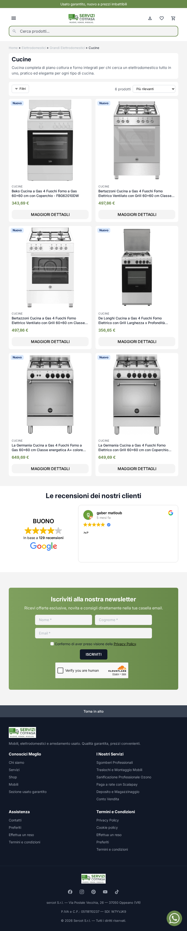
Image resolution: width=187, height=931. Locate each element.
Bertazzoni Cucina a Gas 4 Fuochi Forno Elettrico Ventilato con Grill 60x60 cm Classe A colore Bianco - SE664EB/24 (50, 323)
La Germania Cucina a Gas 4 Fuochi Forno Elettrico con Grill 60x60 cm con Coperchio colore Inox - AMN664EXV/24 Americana (133, 450)
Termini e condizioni (24, 842)
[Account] (150, 18)
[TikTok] (116, 891)
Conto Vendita (107, 799)
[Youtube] (105, 891)
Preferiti (15, 827)
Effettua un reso (21, 835)
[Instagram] (81, 891)
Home (13, 48)
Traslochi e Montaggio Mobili (119, 770)
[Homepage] (81, 18)
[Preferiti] (162, 18)
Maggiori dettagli (50, 214)
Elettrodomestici (34, 48)
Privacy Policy (125, 644)
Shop (13, 777)
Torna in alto (93, 711)
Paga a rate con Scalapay (117, 784)
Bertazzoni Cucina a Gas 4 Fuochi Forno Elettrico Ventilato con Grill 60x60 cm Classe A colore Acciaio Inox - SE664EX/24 (136, 196)
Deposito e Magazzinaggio (117, 792)
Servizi (14, 770)
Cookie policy (107, 827)
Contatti (15, 820)
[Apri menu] (14, 18)
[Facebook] (70, 891)
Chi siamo (16, 762)
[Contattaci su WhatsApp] (174, 918)
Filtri (22, 89)
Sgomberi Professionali (114, 762)
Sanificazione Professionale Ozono (123, 777)
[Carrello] (173, 18)
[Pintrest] (93, 891)
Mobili (13, 784)
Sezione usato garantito (28, 792)
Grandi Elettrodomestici (67, 48)
